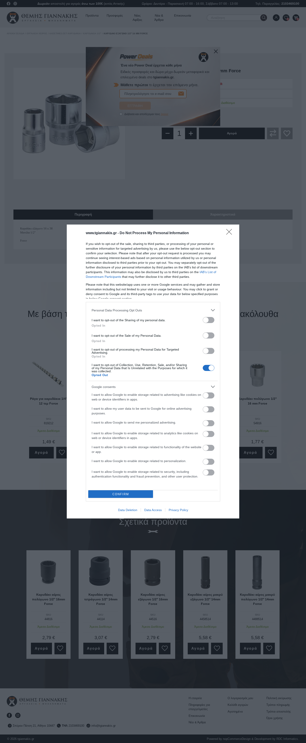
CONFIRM (120, 494)
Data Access (153, 510)
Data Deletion (127, 510)
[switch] (208, 320)
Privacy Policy (178, 510)
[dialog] (153, 371)
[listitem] (153, 310)
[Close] (230, 233)
